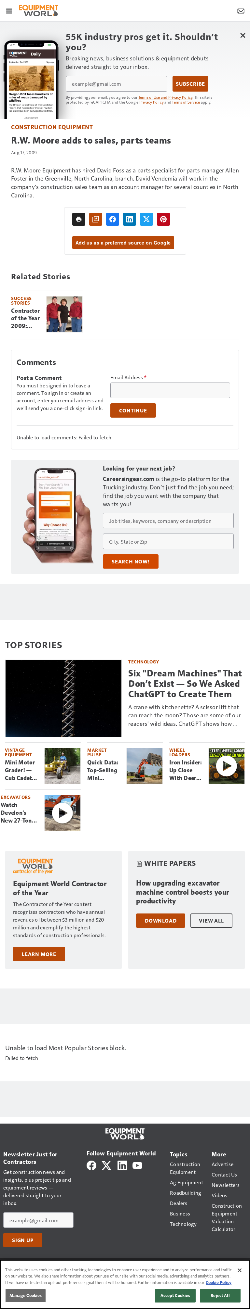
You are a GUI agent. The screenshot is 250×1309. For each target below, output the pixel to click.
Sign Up (23, 1240)
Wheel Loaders (179, 752)
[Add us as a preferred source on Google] (95, 219)
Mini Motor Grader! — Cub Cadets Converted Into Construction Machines (22, 770)
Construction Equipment (52, 127)
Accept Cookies (175, 1295)
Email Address (128, 377)
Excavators (16, 797)
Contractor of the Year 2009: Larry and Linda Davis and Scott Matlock (25, 319)
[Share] (112, 219)
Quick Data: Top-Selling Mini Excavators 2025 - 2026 (103, 770)
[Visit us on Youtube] (137, 1164)
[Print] (78, 219)
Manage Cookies (25, 1295)
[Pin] (163, 219)
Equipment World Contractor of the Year (59, 888)
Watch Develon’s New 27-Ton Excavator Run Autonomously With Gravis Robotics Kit (20, 813)
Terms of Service (186, 102)
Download (160, 920)
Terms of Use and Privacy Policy (165, 97)
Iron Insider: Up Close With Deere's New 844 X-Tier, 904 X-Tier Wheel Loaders (186, 770)
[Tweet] (146, 219)
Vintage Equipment (18, 752)
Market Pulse (97, 752)
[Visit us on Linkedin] (122, 1164)
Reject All (220, 1295)
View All (211, 920)
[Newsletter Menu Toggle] (241, 10)
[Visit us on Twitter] (107, 1164)
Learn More (39, 954)
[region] (125, 1284)
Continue (133, 410)
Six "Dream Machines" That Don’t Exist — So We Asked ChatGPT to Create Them (185, 683)
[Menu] (9, 10)
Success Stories (21, 301)
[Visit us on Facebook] (91, 1164)
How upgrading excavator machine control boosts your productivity (182, 892)
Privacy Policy (151, 102)
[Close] (239, 1270)
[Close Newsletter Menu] (243, 35)
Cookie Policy (218, 1282)
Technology (143, 661)
